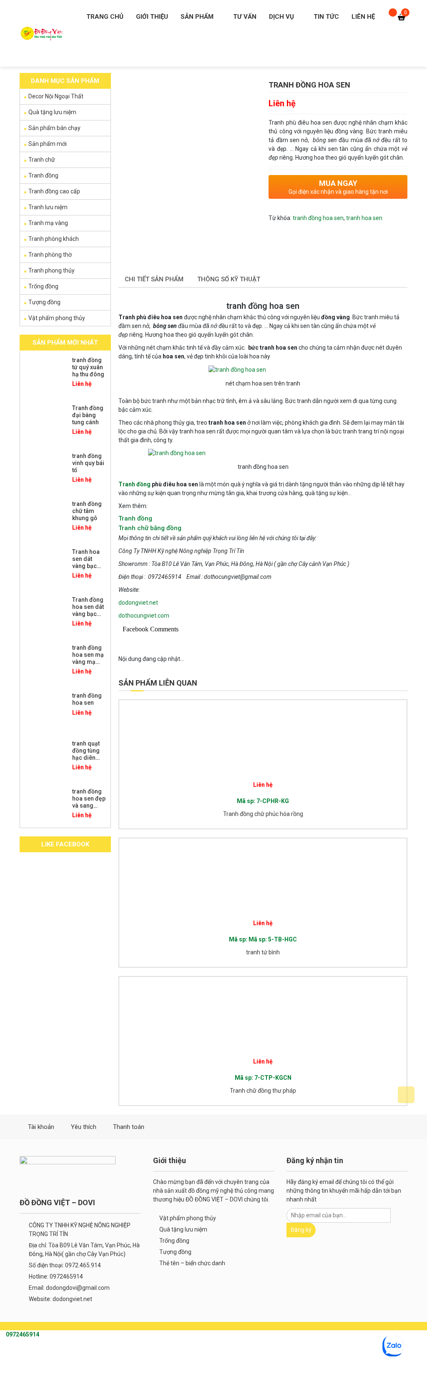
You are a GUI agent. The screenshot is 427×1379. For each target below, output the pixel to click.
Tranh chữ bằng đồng (149, 528)
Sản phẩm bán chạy (54, 128)
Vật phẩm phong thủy (56, 318)
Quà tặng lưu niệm (52, 112)
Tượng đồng (44, 302)
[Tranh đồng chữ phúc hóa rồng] (192, 737)
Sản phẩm (197, 16)
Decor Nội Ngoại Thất (55, 96)
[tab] (154, 280)
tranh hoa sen (364, 218)
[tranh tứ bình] (192, 876)
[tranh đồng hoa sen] (45, 711)
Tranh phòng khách (53, 238)
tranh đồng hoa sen (318, 218)
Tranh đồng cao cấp (54, 191)
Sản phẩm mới (47, 143)
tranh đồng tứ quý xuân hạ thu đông (88, 367)
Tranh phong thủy (51, 270)
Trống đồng (43, 286)
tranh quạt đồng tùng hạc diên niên (86, 754)
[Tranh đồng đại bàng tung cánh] (45, 423)
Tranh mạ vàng (48, 223)
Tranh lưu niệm (48, 207)
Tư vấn (244, 16)
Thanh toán (128, 1127)
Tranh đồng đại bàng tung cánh (87, 415)
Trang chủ (104, 16)
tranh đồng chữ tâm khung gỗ (87, 511)
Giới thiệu (152, 16)
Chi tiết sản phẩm (154, 279)
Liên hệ (363, 16)
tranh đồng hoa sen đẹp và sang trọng (88, 802)
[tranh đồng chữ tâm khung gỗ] (45, 519)
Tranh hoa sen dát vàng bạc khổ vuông (86, 562)
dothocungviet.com (143, 615)
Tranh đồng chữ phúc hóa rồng (263, 814)
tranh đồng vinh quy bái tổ (88, 463)
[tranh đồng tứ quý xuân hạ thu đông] (45, 375)
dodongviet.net (138, 602)
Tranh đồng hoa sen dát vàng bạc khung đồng (88, 610)
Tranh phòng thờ (50, 254)
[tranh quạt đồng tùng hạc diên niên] (45, 759)
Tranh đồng (134, 484)
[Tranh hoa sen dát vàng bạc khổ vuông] (45, 567)
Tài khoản (41, 1127)
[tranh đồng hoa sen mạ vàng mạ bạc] (45, 663)
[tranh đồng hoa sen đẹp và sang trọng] (45, 807)
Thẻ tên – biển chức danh (192, 1263)
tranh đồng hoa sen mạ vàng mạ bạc (88, 658)
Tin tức (326, 16)
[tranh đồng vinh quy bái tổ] (45, 471)
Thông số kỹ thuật (228, 279)
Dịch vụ (281, 16)
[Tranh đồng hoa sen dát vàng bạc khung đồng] (45, 615)
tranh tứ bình (263, 952)
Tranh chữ (41, 159)
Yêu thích (83, 1127)
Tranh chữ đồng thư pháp (263, 1090)
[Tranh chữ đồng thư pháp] (192, 1014)
